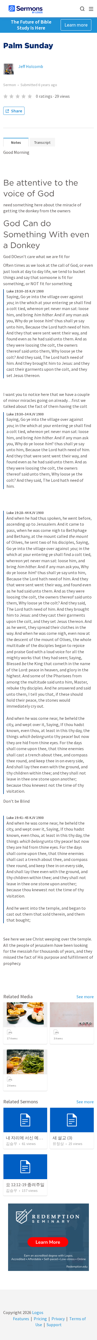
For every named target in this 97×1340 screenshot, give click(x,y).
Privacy (58, 1318)
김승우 (11, 1143)
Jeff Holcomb (30, 66)
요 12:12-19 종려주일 (25, 1184)
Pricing (40, 1318)
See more (85, 996)
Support (54, 1324)
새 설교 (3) (62, 1137)
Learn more (76, 25)
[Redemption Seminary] (48, 1237)
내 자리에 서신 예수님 (26, 1137)
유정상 (58, 1143)
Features (21, 1318)
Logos (37, 1312)
